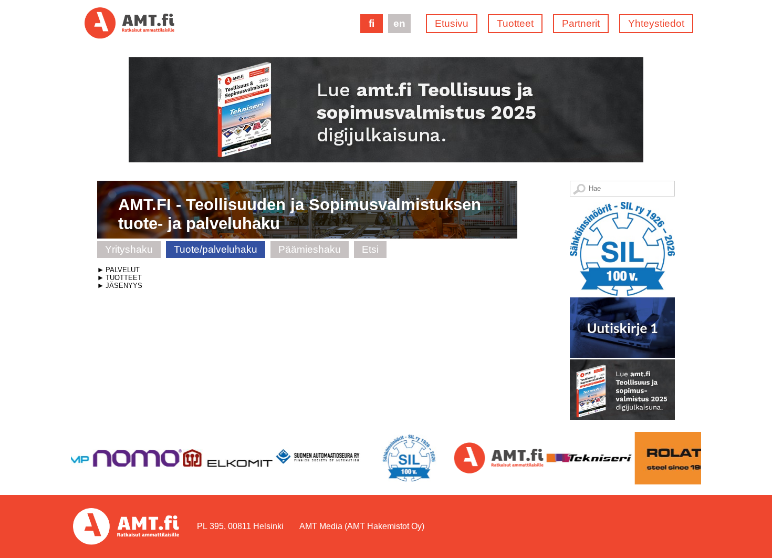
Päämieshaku (309, 249)
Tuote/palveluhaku (215, 249)
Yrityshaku (129, 249)
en (399, 23)
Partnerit (581, 23)
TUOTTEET (124, 278)
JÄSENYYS (124, 286)
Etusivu (451, 23)
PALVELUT (123, 270)
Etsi (370, 249)
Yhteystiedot (656, 23)
